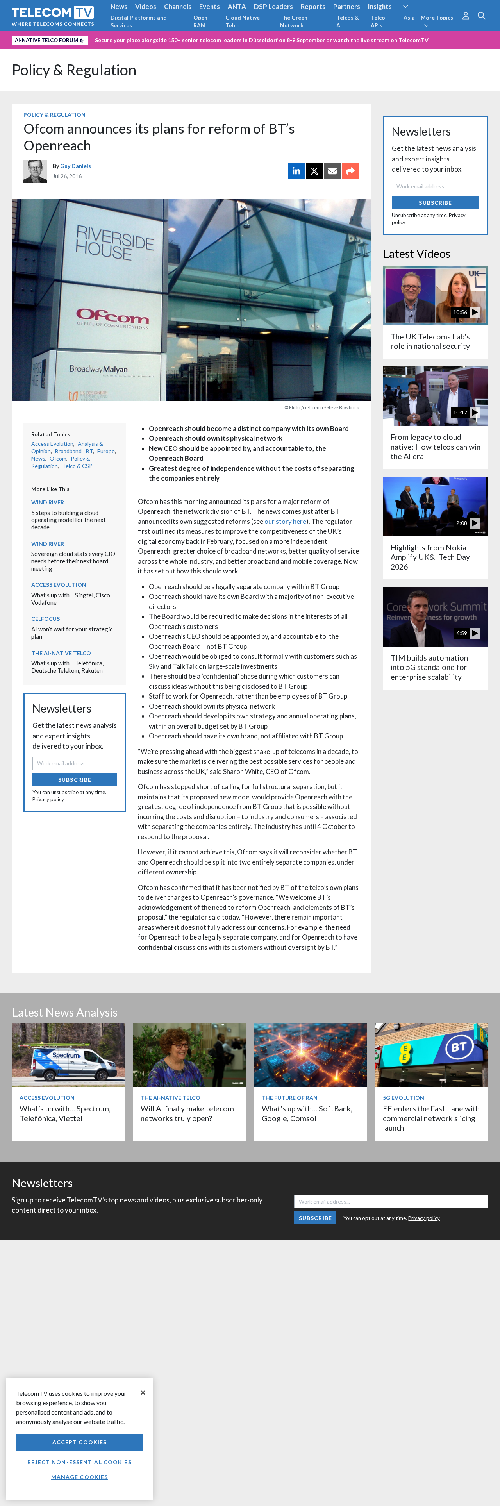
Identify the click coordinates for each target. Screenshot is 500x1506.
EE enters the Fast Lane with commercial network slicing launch (431, 1118)
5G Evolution (403, 1097)
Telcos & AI (347, 21)
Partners (346, 6)
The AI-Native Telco (61, 653)
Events (209, 6)
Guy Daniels (75, 166)
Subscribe (74, 779)
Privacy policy (48, 799)
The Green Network (293, 21)
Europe (106, 451)
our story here (285, 521)
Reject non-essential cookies (79, 1462)
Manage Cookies (79, 1477)
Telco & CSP (77, 466)
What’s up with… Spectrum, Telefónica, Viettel (65, 1113)
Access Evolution (52, 443)
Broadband (68, 451)
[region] (79, 1439)
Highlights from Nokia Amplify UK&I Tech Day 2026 (430, 557)
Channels (177, 6)
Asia (409, 17)
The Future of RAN (290, 1097)
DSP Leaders (273, 6)
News (119, 6)
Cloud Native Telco (242, 21)
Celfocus (45, 618)
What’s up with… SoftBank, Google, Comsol (307, 1113)
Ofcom (58, 458)
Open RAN (200, 21)
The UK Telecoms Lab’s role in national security (430, 341)
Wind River (47, 502)
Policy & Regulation (74, 70)
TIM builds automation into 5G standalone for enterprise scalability (429, 667)
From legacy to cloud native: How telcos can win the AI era (435, 446)
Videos (145, 6)
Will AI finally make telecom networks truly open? (187, 1113)
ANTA (237, 6)
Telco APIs (378, 21)
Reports (313, 6)
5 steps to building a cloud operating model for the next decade (68, 520)
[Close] (143, 1392)
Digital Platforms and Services (139, 21)
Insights (380, 6)
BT (89, 451)
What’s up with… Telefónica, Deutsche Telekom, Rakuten (67, 666)
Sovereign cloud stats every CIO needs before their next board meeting (73, 561)
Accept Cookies (79, 1442)
